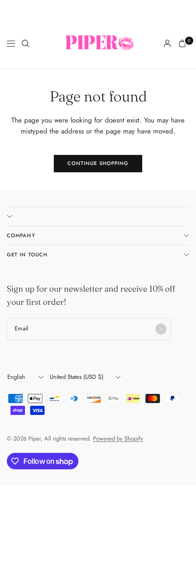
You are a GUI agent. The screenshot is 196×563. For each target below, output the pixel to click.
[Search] (25, 43)
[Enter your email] (160, 329)
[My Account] (167, 43)
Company (21, 235)
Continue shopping (98, 163)
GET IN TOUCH (27, 254)
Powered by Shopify (118, 438)
